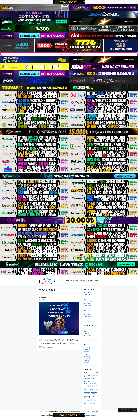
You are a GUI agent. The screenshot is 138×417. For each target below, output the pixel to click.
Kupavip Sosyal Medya (88, 399)
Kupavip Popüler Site (94, 392)
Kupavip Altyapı (87, 303)
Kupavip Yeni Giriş (47, 298)
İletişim (96, 280)
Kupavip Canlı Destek (88, 307)
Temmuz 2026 (87, 347)
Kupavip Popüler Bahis (87, 392)
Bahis (85, 328)
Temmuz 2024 (87, 358)
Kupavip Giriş (82, 280)
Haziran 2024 (87, 360)
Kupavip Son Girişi (87, 397)
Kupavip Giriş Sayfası (88, 301)
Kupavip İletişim (43, 347)
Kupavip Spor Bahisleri (87, 400)
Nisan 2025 (86, 351)
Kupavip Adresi (87, 292)
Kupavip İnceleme (74, 280)
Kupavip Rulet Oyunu (93, 393)
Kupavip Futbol (93, 379)
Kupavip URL (86, 403)
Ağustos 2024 (87, 356)
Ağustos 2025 (87, 349)
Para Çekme (86, 333)
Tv (84, 337)
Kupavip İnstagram (88, 305)
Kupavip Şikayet (90, 280)
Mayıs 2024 (86, 362)
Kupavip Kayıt (87, 314)
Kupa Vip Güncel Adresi (87, 385)
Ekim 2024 (86, 352)
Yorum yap (42, 348)
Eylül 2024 (86, 354)
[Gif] (69, 131)
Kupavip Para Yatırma (94, 390)
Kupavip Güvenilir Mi (88, 318)
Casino (85, 330)
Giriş (41, 346)
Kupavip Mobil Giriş (88, 308)
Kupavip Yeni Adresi (92, 403)
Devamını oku (73, 343)
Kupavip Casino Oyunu (87, 379)
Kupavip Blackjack (95, 375)
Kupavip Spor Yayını (93, 400)
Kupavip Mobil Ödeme (95, 389)
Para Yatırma (87, 335)
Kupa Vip (90, 372)
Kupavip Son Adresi (89, 396)
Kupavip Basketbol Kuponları (88, 375)
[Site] (34, 95)
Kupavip (67, 280)
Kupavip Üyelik (87, 312)
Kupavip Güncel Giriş (94, 385)
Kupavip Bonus (87, 310)
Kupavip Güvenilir (86, 386)
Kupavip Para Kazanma (87, 390)
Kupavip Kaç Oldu (88, 316)
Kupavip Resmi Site (86, 393)
